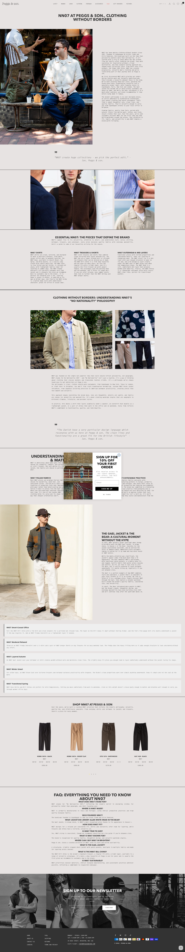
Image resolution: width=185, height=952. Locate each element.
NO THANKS (107, 494)
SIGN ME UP (106, 489)
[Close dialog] (119, 455)
